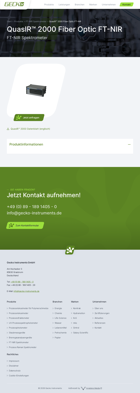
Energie (58, 308)
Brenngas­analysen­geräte (20, 337)
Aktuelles (99, 318)
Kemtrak (77, 308)
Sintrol (76, 328)
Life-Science (60, 318)
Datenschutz (15, 370)
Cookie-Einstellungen (19, 375)
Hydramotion (79, 313)
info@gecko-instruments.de (34, 212)
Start (9, 21)
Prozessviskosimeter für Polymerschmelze (28, 308)
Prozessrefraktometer (19, 318)
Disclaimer (14, 366)
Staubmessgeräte (17, 332)
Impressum (14, 361)
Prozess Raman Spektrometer (23, 347)
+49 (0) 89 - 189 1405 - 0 (32, 206)
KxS (75, 318)
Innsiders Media (93, 388)
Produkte (18, 21)
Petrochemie (61, 332)
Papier (58, 337)
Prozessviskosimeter (18, 313)
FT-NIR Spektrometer (36, 21)
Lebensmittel (61, 328)
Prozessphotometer (18, 328)
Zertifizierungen (102, 313)
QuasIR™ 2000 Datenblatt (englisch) (30, 128)
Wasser (58, 323)
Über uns (99, 308)
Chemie (58, 313)
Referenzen (100, 323)
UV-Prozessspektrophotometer (23, 323)
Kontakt (98, 328)
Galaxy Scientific (80, 332)
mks (75, 323)
